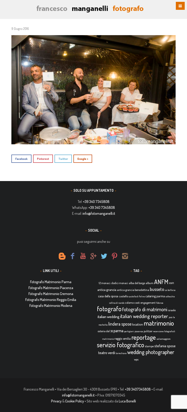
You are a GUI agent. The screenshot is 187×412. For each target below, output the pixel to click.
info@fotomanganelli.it (99, 213)
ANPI (171, 283)
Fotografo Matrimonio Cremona (51, 293)
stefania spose (165, 346)
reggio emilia (122, 338)
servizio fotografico (120, 345)
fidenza (159, 302)
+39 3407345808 (138, 389)
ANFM (161, 281)
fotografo (109, 308)
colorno (129, 302)
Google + (82, 159)
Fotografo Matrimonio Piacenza (51, 287)
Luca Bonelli (127, 401)
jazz (170, 317)
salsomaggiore (163, 338)
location (137, 324)
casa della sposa (108, 296)
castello (123, 296)
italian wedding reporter (144, 316)
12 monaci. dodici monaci (113, 283)
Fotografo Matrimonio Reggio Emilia (50, 299)
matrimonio (159, 323)
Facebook (21, 159)
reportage (143, 337)
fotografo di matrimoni (144, 309)
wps (136, 359)
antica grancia (106, 290)
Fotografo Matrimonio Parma (50, 282)
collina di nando (116, 302)
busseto (157, 289)
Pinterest (43, 159)
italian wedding (108, 316)
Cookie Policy (74, 401)
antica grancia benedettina (133, 290)
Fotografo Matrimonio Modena (50, 305)
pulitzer (148, 331)
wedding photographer (150, 351)
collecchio (170, 296)
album (149, 283)
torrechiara (121, 353)
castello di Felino (137, 296)
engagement (148, 302)
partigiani (129, 331)
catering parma (155, 296)
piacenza (139, 331)
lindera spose (119, 324)
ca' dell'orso (170, 290)
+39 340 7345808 (96, 201)
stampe (149, 346)
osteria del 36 (105, 331)
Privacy (56, 401)
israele (172, 310)
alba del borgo (137, 283)
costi (137, 302)
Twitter (63, 159)
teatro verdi (106, 352)
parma (118, 330)
